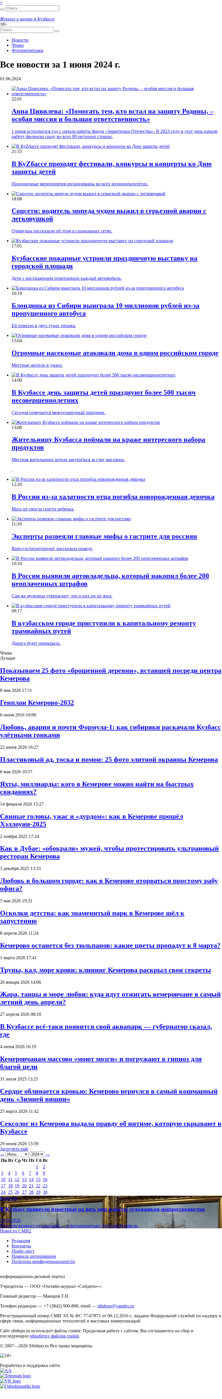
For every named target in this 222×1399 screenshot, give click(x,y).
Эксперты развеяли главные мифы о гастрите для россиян (104, 536)
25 (10, 1192)
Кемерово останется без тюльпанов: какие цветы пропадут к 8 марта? (110, 945)
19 (17, 1185)
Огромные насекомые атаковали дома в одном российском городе (115, 353)
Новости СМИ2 (15, 1230)
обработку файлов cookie (54, 1335)
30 (45, 1192)
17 (3, 1185)
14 (31, 1179)
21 (31, 1185)
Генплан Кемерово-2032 (37, 702)
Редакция (21, 1240)
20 (24, 1185)
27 (24, 1192)
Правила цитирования (34, 1256)
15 (38, 1179)
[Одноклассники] (20, 1386)
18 (10, 1185)
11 (10, 1179)
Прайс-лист (23, 1251)
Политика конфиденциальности (43, 1261)
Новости (20, 40)
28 (31, 1192)
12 (17, 1179)
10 (3, 1179)
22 (38, 1185)
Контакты (21, 1245)
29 (38, 1192)
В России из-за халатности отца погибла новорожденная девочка (113, 496)
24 (3, 1192)
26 (17, 1192)
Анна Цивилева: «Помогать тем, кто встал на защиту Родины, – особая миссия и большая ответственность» (112, 115)
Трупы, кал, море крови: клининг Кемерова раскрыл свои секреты (105, 970)
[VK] (10, 1380)
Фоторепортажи (27, 50)
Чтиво (18, 45)
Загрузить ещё (14, 1148)
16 (45, 1179)
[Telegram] (15, 1375)
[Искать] (2, 9)
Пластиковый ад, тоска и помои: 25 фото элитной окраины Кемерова (109, 759)
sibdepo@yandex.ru (115, 1305)
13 (24, 1179)
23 (45, 1185)
